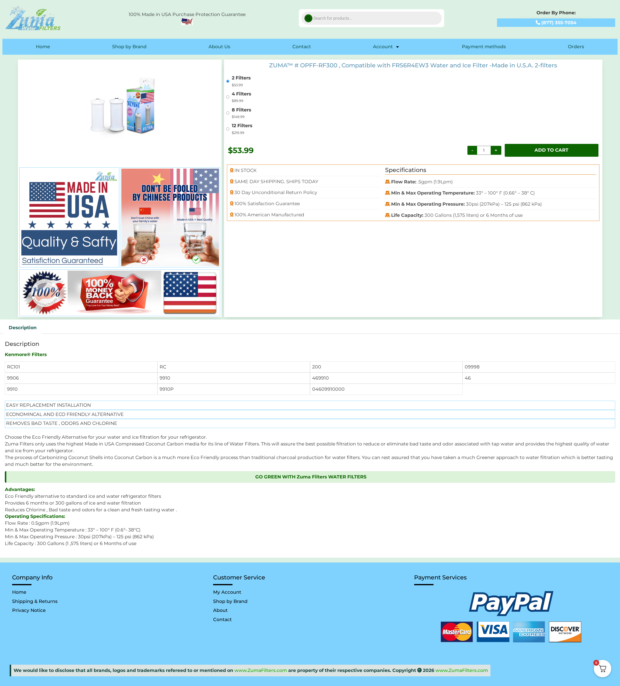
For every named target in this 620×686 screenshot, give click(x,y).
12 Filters (242, 126)
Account (383, 46)
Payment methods (484, 46)
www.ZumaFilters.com (260, 670)
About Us (219, 46)
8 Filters (241, 110)
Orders (576, 46)
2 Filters (241, 78)
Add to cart (551, 150)
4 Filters (241, 94)
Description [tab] (23, 327)
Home (43, 46)
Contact (301, 46)
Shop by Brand (129, 46)
